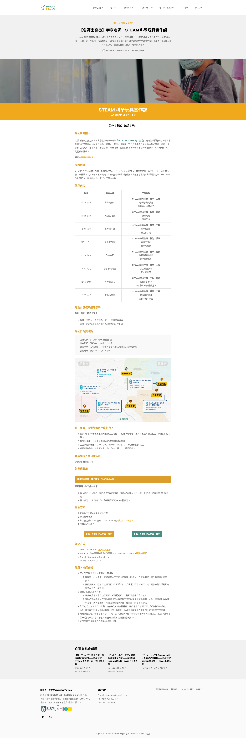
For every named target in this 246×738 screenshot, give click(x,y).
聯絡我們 (198, 7)
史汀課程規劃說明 (166, 7)
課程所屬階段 (87, 157)
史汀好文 (113, 7)
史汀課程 (135, 51)
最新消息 (163, 668)
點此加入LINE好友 (125, 520)
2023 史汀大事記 (187, 689)
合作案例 (184, 7)
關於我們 (97, 7)
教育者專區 (129, 7)
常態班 (141, 51)
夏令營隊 (86, 671)
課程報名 (146, 7)
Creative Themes (138, 733)
